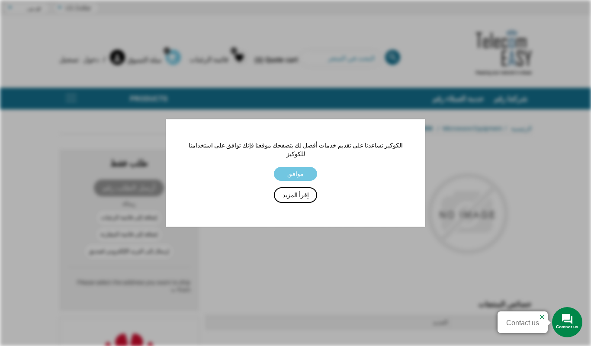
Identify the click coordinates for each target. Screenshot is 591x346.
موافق (295, 173)
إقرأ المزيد (296, 195)
